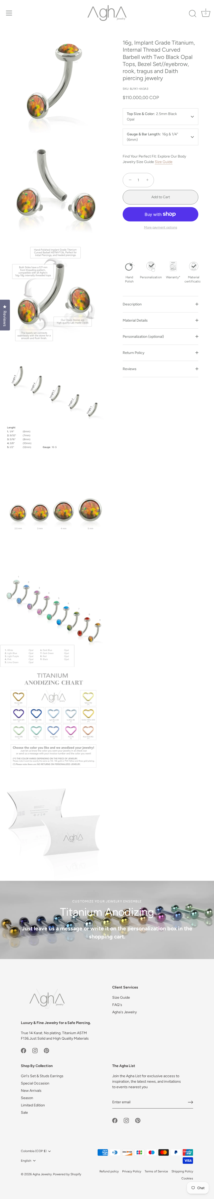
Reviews (129, 369)
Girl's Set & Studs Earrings (42, 1076)
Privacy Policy (131, 1171)
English (26, 1160)
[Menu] (9, 13)
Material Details (135, 320)
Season (27, 1098)
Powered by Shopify (67, 1174)
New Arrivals (31, 1090)
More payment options (160, 227)
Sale (24, 1112)
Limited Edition (33, 1105)
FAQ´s (117, 1005)
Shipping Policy (182, 1171)
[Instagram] (35, 1050)
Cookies (187, 1178)
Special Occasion (35, 1083)
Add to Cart (160, 197)
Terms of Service (156, 1171)
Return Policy (134, 353)
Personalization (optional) (143, 336)
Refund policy (109, 1171)
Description (132, 304)
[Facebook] (23, 1050)
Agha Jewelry (42, 1174)
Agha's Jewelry (124, 1012)
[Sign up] (190, 1102)
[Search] (192, 14)
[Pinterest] (46, 1050)
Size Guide (164, 162)
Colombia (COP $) (33, 1151)
